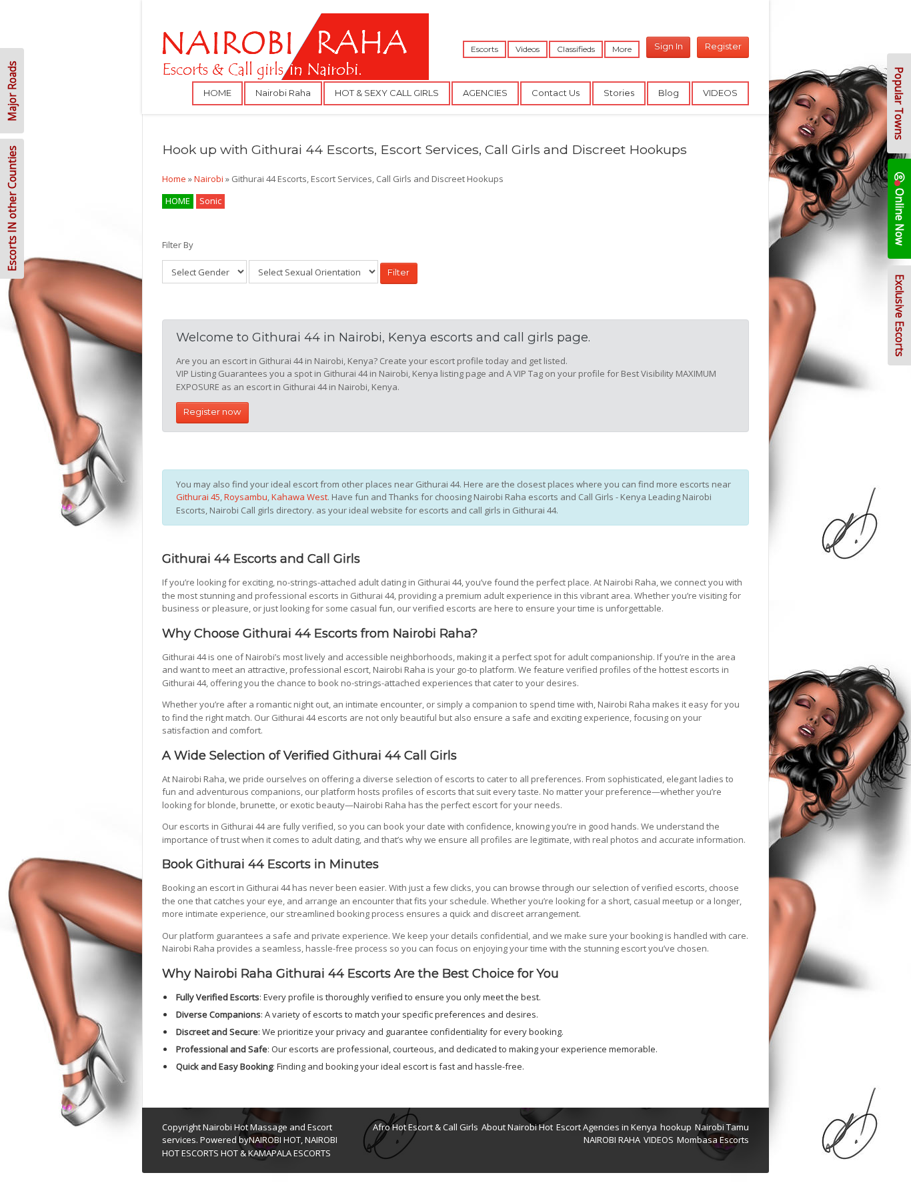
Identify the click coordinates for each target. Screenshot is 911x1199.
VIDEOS (720, 92)
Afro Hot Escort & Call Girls (425, 1127)
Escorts (484, 49)
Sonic (210, 201)
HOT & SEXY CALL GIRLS (387, 92)
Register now (212, 411)
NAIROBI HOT (275, 1140)
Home (174, 179)
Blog (668, 92)
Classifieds (576, 49)
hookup (676, 1127)
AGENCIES (485, 92)
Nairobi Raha (283, 92)
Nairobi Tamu (722, 1127)
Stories (619, 92)
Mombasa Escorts (713, 1140)
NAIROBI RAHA (612, 1140)
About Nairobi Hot (517, 1127)
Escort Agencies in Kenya (606, 1127)
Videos (528, 49)
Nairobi (208, 179)
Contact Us (556, 92)
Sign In (668, 46)
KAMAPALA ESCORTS (289, 1153)
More (622, 49)
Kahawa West (299, 497)
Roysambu (245, 497)
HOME (217, 92)
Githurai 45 (198, 497)
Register (723, 46)
